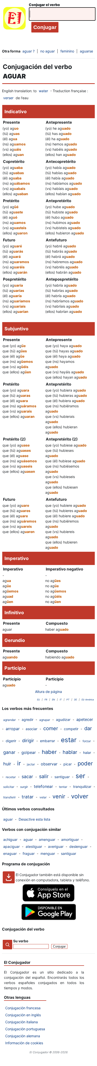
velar (43, 797)
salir (43, 776)
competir (71, 729)
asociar (31, 729)
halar (87, 752)
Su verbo (20, 941)
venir (58, 796)
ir (19, 763)
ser (80, 776)
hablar (70, 752)
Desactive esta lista (34, 819)
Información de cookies (24, 1043)
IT (61, 699)
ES (38, 699)
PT (67, 699)
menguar (48, 853)
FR (46, 699)
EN (53, 699)
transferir (9, 797)
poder (85, 763)
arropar (13, 728)
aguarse (86, 51)
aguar (8, 819)
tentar (63, 787)
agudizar (63, 719)
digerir (11, 741)
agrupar (44, 720)
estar (69, 740)
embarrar (47, 741)
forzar (87, 741)
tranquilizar (82, 786)
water (43, 91)
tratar (28, 796)
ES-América (88, 699)
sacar (27, 776)
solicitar (8, 787)
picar (67, 764)
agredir (27, 719)
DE (75, 699)
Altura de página (48, 691)
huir (7, 763)
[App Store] (48, 900)
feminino (67, 51)
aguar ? (28, 51)
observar (49, 763)
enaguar (10, 853)
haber (49, 752)
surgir (24, 787)
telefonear (43, 786)
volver (79, 796)
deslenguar (78, 846)
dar (88, 728)
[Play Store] (48, 919)
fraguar (29, 853)
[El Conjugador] (14, 19)
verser (8, 98)
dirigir (28, 740)
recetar (11, 777)
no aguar (47, 51)
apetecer (84, 719)
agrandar (9, 720)
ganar (9, 752)
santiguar (62, 777)
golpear (28, 752)
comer (50, 728)
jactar (31, 764)
